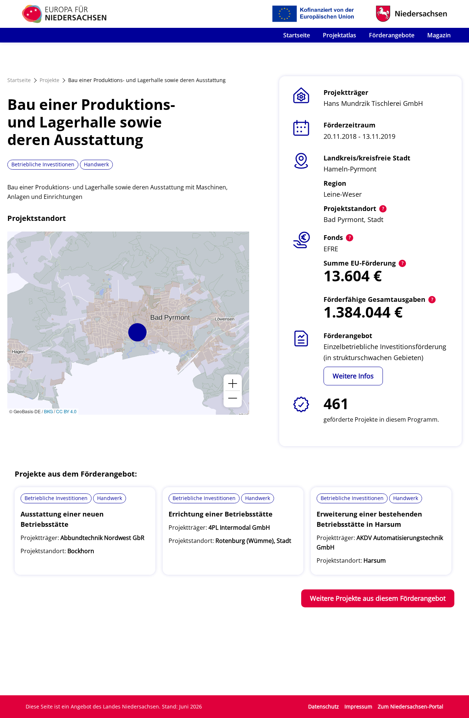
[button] (137, 332)
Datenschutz (323, 706)
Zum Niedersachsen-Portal (410, 706)
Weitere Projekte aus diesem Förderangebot (378, 598)
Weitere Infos (353, 375)
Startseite (296, 35)
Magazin (439, 35)
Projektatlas (339, 35)
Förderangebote (391, 35)
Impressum (358, 706)
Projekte (49, 80)
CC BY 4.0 (66, 411)
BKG (48, 411)
